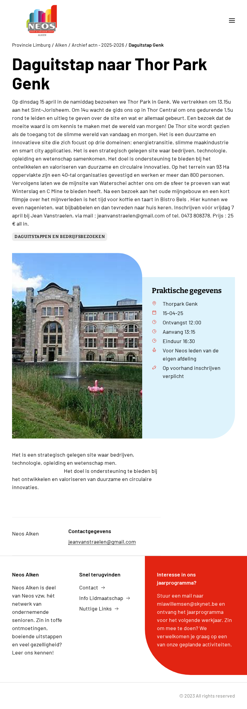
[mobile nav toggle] (229, 20)
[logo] (42, 20)
